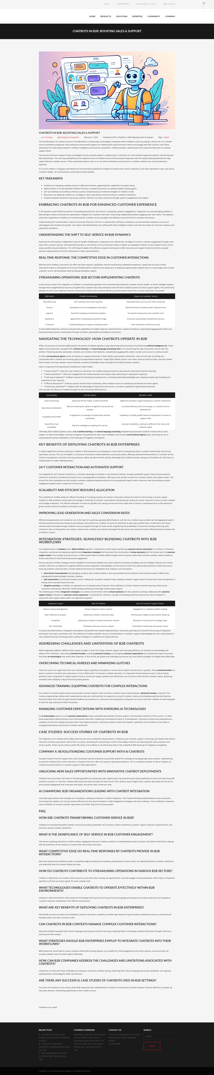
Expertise (137, 16)
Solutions (121, 16)
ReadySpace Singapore (69, 137)
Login (106, 3)
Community (153, 16)
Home (92, 16)
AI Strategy (48, 137)
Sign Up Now (169, 3)
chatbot (166, 137)
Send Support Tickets (146, 3)
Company (170, 16)
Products (105, 16)
